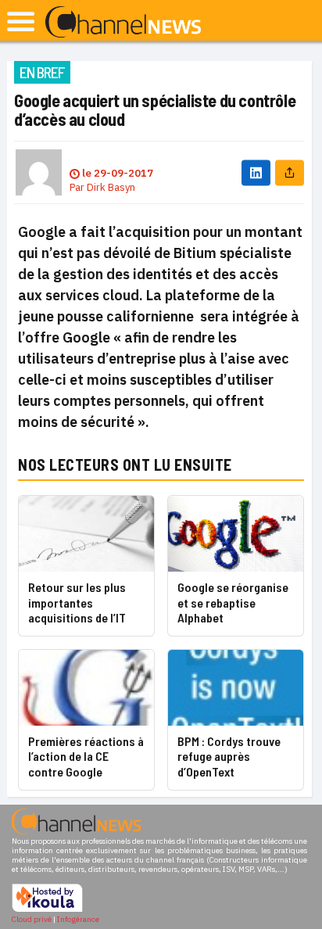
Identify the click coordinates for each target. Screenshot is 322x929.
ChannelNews (123, 22)
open (20, 21)
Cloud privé (32, 919)
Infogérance (78, 919)
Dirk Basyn (111, 187)
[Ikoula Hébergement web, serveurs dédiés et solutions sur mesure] (47, 910)
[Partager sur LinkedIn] (256, 172)
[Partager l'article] (289, 172)
